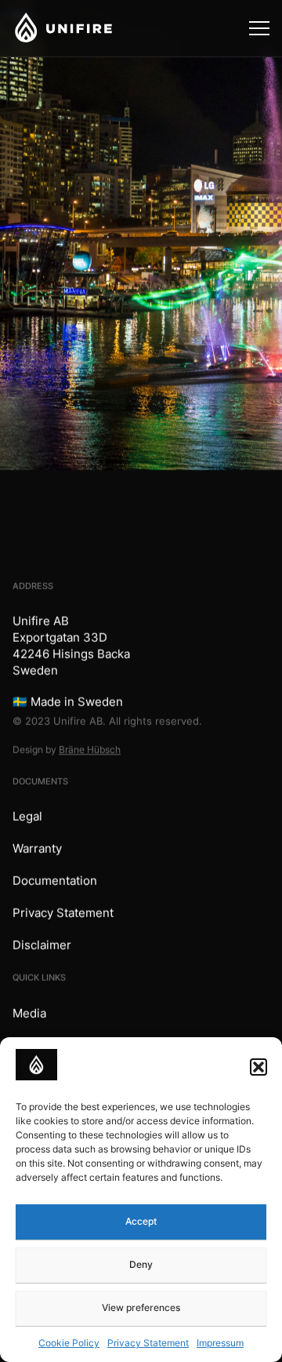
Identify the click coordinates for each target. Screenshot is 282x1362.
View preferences (141, 1307)
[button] (258, 1067)
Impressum (220, 1343)
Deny (141, 1264)
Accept (141, 1221)
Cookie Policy (68, 1343)
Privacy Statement (148, 1343)
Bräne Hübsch (90, 750)
